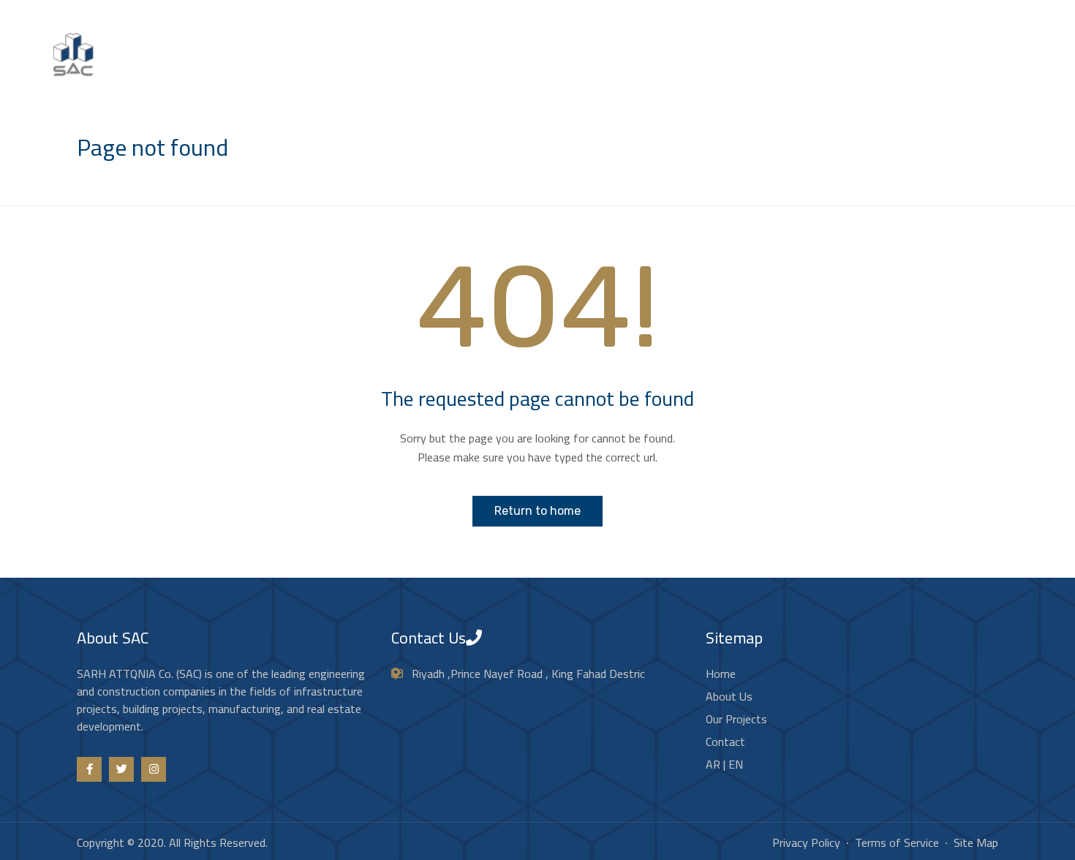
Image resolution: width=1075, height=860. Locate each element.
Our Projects (889, 68)
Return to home (537, 511)
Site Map (976, 842)
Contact (963, 68)
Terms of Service (897, 842)
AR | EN (1026, 68)
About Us (811, 68)
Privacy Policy (806, 842)
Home (749, 68)
